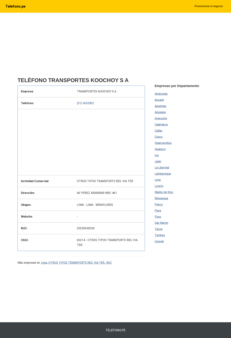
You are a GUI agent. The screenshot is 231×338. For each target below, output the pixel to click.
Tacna (158, 229)
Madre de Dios (164, 192)
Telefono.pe (15, 6)
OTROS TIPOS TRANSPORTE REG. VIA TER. (76, 262)
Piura (158, 210)
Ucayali (159, 241)
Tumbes (160, 235)
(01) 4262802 (85, 103)
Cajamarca (161, 124)
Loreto (159, 186)
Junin (158, 161)
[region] (81, 46)
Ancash (159, 100)
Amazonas (161, 93)
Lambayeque (163, 173)
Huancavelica (163, 143)
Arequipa (160, 112)
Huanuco (160, 149)
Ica (157, 155)
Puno (158, 216)
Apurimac (160, 106)
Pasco (159, 204)
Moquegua (161, 198)
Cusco (159, 137)
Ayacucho (161, 118)
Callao (158, 130)
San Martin (161, 223)
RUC (109, 262)
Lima (44, 262)
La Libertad (162, 167)
